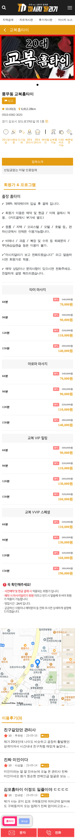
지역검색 (8, 19)
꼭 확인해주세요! (19, 585)
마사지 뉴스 (65, 19)
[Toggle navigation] (70, 8)
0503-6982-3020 (12, 114)
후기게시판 (45, 19)
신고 (10, 100)
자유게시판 (26, 19)
